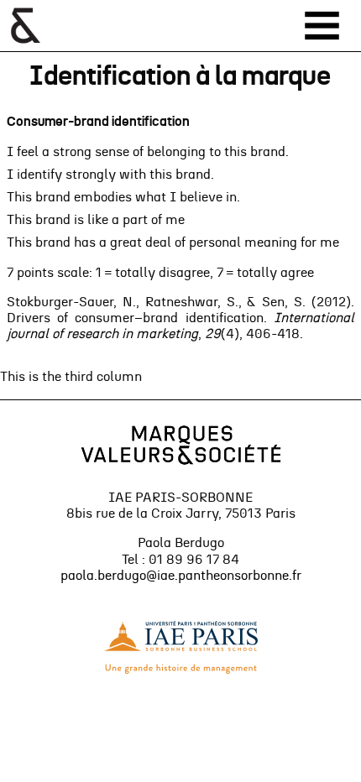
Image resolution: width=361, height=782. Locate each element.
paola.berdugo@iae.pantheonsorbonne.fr (180, 575)
